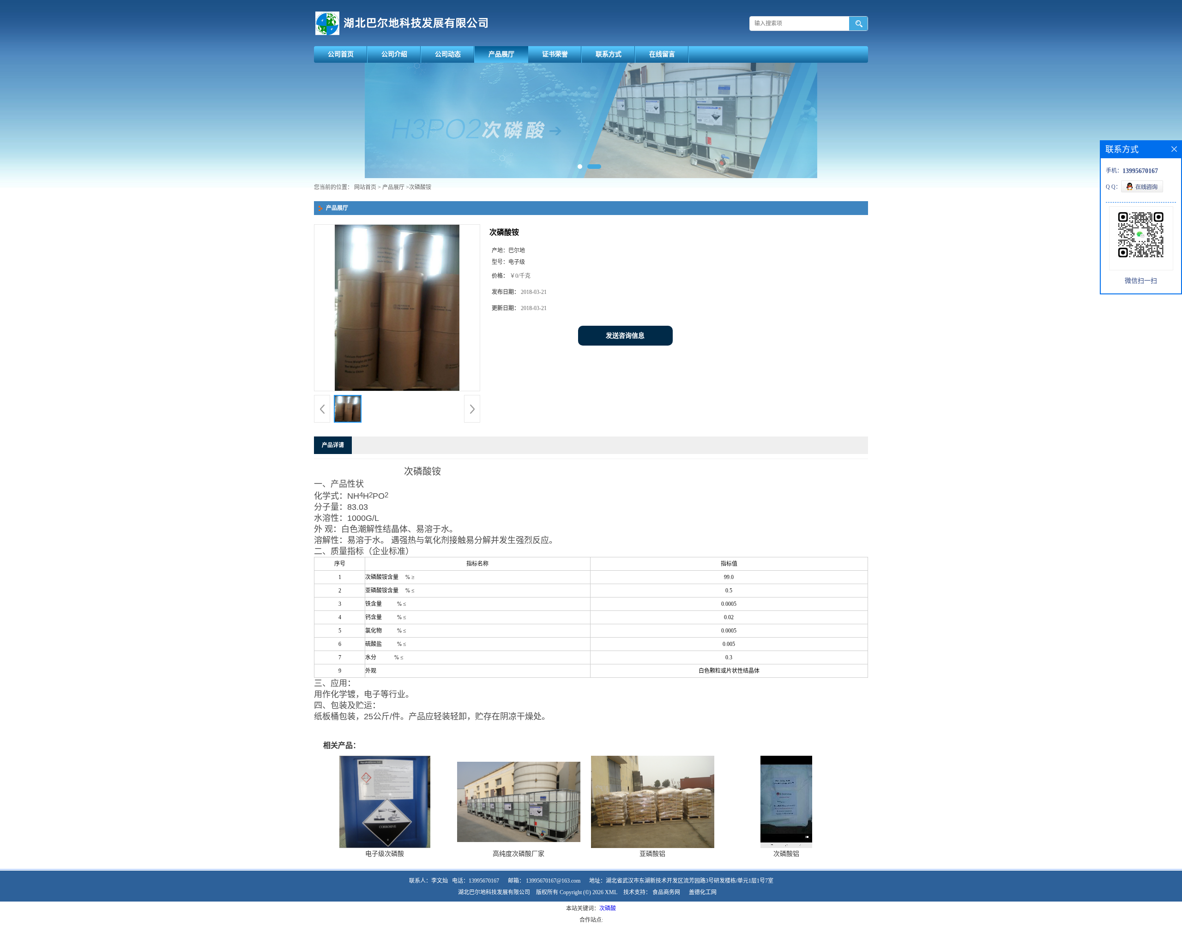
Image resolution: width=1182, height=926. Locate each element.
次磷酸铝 (786, 853)
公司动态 (448, 54)
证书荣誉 (555, 54)
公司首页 (341, 54)
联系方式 (608, 54)
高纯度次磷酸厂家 (518, 853)
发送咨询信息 (625, 335)
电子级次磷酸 (384, 853)
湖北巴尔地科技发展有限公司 (494, 892)
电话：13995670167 (475, 881)
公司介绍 (394, 54)
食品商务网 (666, 892)
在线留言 (662, 54)
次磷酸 (607, 908)
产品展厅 (501, 54)
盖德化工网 (703, 892)
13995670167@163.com (553, 881)
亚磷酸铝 (652, 853)
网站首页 (365, 187)
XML (611, 892)
